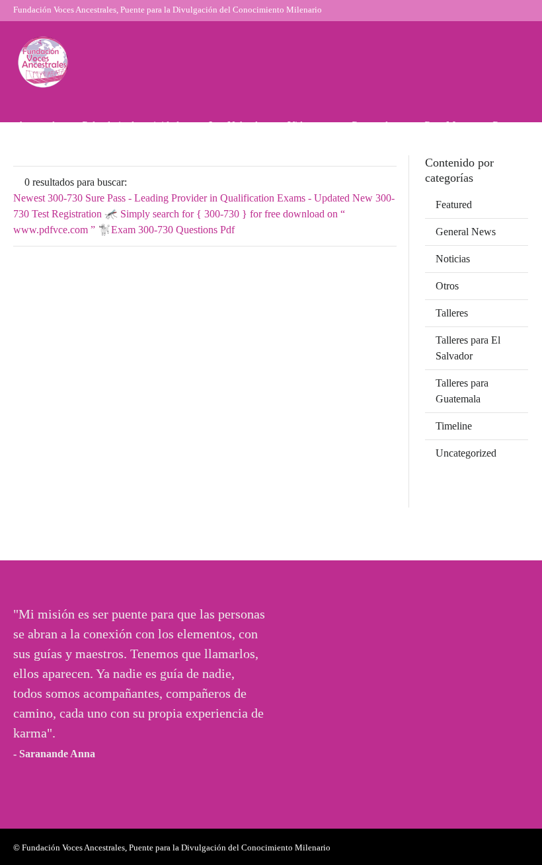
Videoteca (308, 125)
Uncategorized (466, 453)
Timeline (454, 426)
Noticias (453, 258)
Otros (447, 285)
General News (466, 231)
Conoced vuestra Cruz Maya (410, 125)
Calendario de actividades (134, 125)
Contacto (510, 125)
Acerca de (38, 125)
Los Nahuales (237, 125)
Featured (454, 204)
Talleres (452, 313)
